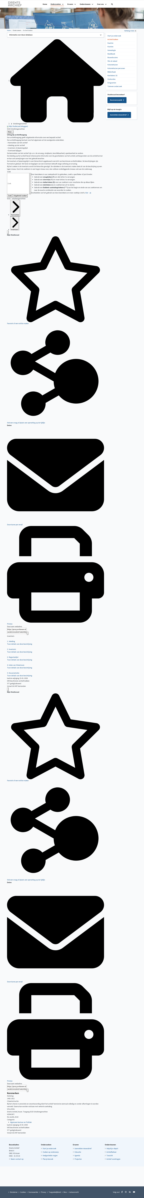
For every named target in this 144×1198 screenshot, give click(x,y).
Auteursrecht (74, 1192)
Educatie (78, 1152)
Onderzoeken (56, 4)
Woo (65, 1192)
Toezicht (109, 1155)
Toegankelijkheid (55, 1192)
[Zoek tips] (30, 183)
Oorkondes (111, 79)
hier (87, 193)
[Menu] (8, 232)
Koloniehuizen (112, 65)
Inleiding (11, 641)
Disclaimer (14, 1192)
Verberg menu (129, 31)
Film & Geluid (112, 61)
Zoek (9, 172)
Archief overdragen (113, 1159)
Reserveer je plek (116, 100)
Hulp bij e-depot (112, 1148)
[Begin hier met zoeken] (57, 80)
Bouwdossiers (112, 57)
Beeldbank (111, 54)
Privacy (43, 1192)
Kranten (110, 46)
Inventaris (14, 229)
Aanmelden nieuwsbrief (118, 115)
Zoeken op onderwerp (51, 1152)
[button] (55, 35)
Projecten (78, 1159)
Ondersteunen (85, 4)
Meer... (10, 132)
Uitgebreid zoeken (20, 196)
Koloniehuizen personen (116, 68)
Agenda (77, 1155)
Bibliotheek (111, 72)
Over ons (100, 4)
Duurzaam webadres (14, 626)
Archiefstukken (112, 39)
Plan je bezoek (48, 1159)
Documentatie (13, 673)
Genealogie (111, 50)
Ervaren (70, 4)
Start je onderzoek (114, 36)
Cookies (23, 1192)
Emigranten (111, 83)
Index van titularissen (15, 665)
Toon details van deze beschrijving (19, 644)
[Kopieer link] (27, 633)
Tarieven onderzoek (114, 86)
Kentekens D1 (112, 75)
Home (45, 4)
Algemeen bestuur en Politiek (21, 1122)
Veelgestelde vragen (50, 1155)
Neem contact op (17, 1159)
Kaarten (110, 43)
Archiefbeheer (111, 1152)
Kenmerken (15, 215)
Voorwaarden (33, 1192)
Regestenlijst (12, 657)
